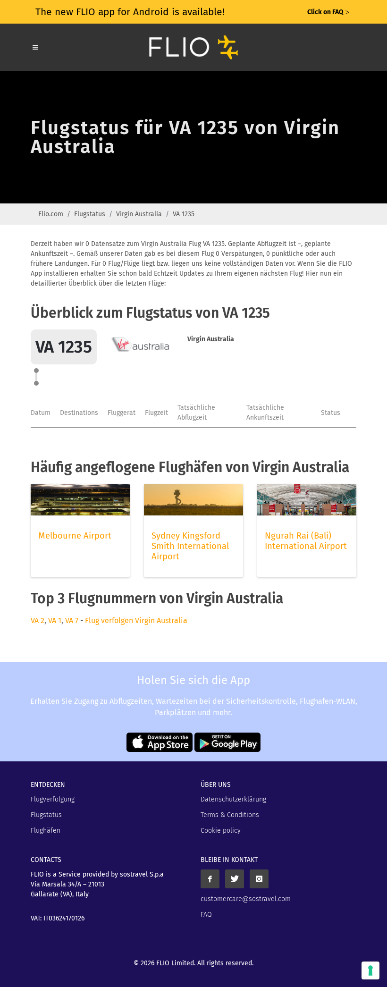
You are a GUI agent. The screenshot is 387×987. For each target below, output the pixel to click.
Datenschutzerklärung (233, 799)
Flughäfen (45, 831)
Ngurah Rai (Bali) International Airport (306, 541)
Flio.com (50, 214)
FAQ (206, 915)
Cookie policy (221, 831)
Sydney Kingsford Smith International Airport (190, 546)
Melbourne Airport (74, 536)
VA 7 (71, 620)
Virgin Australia (139, 214)
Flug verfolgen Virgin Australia (136, 620)
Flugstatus (89, 214)
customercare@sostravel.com (246, 899)
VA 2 (37, 620)
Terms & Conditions (230, 815)
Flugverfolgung (53, 799)
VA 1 (54, 620)
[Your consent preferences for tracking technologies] (370, 970)
